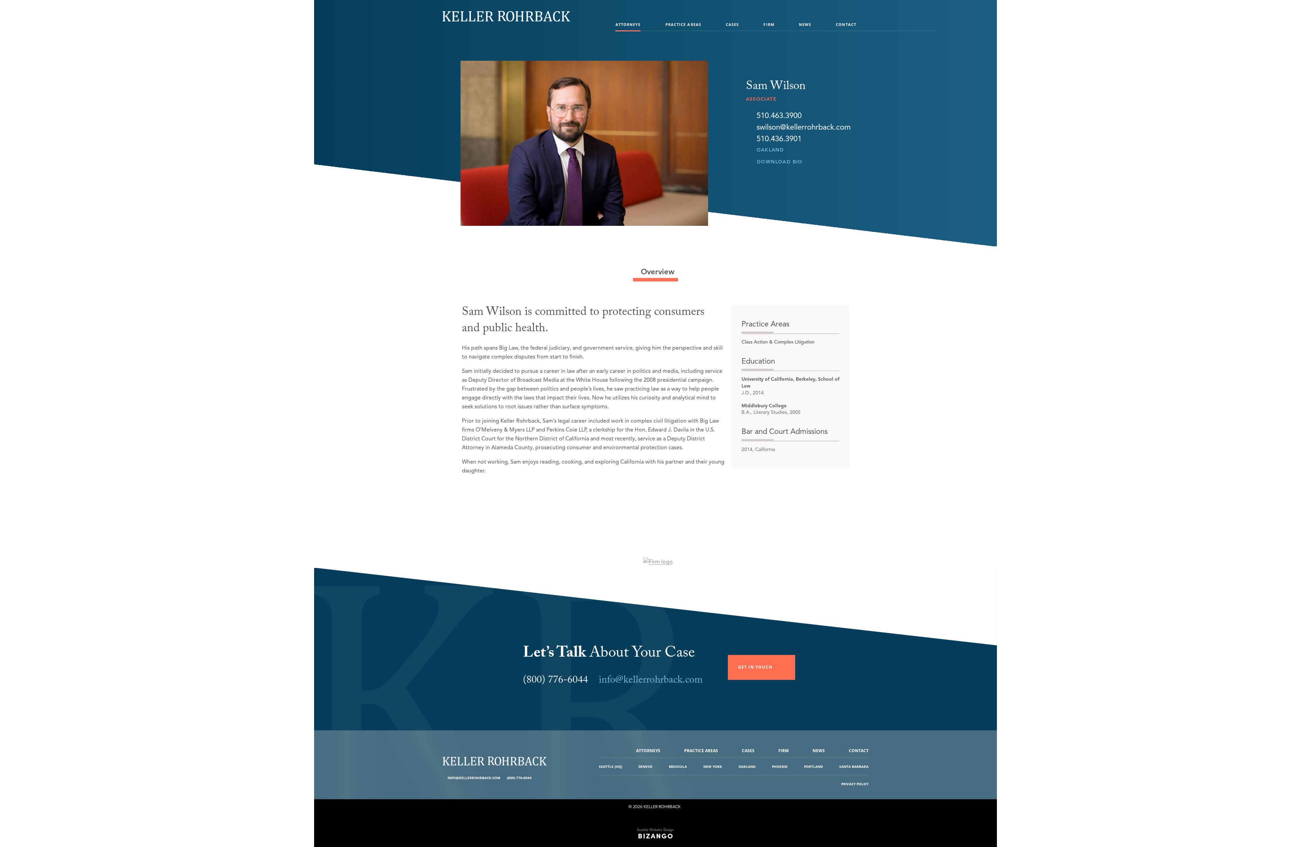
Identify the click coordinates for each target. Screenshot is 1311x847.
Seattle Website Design (655, 830)
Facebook (537, 778)
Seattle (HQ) (610, 766)
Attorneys (628, 24)
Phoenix (780, 766)
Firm (768, 24)
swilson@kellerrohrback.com (804, 127)
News (805, 24)
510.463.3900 (779, 115)
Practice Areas (683, 24)
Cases (732, 24)
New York (712, 766)
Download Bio (780, 162)
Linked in (542, 778)
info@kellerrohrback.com (651, 681)
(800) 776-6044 (519, 777)
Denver (645, 766)
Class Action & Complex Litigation (778, 342)
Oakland (770, 150)
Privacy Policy (855, 784)
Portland (813, 766)
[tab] (655, 271)
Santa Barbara (854, 766)
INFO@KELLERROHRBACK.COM (474, 777)
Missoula (678, 766)
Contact (846, 24)
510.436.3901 (779, 139)
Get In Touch (755, 667)
